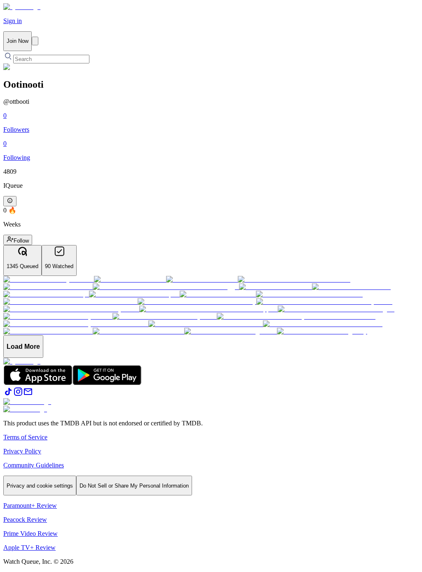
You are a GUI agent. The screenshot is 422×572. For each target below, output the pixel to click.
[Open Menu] (35, 41)
